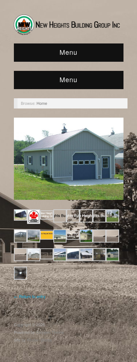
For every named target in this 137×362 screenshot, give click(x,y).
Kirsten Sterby (39, 340)
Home (42, 103)
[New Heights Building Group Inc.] (68, 23)
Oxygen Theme (50, 332)
